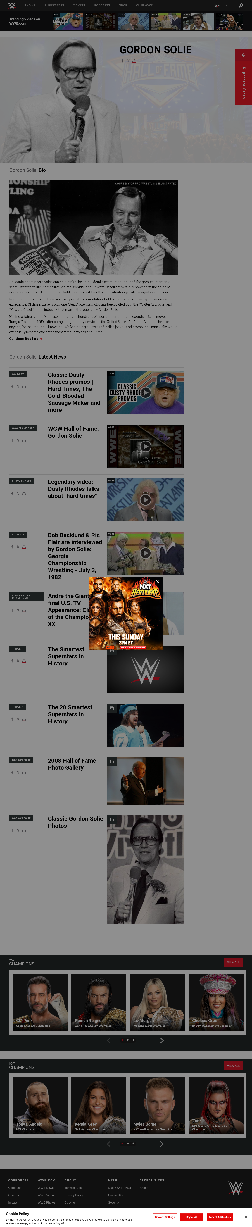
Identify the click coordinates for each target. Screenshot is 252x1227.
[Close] (246, 1217)
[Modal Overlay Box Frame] (126, 613)
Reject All (191, 1217)
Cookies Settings (165, 1217)
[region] (126, 1217)
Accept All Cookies (220, 1217)
